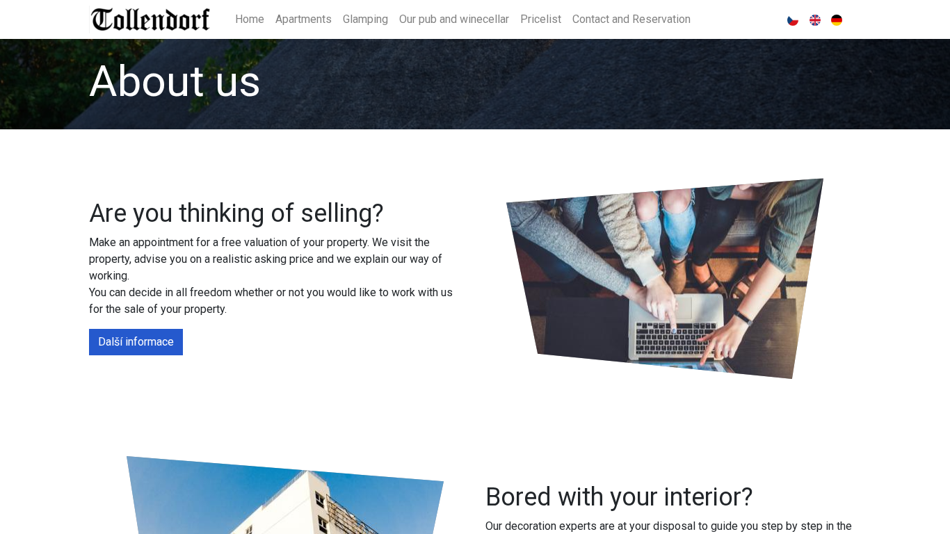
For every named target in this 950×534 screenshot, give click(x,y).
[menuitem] (250, 19)
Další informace (136, 341)
